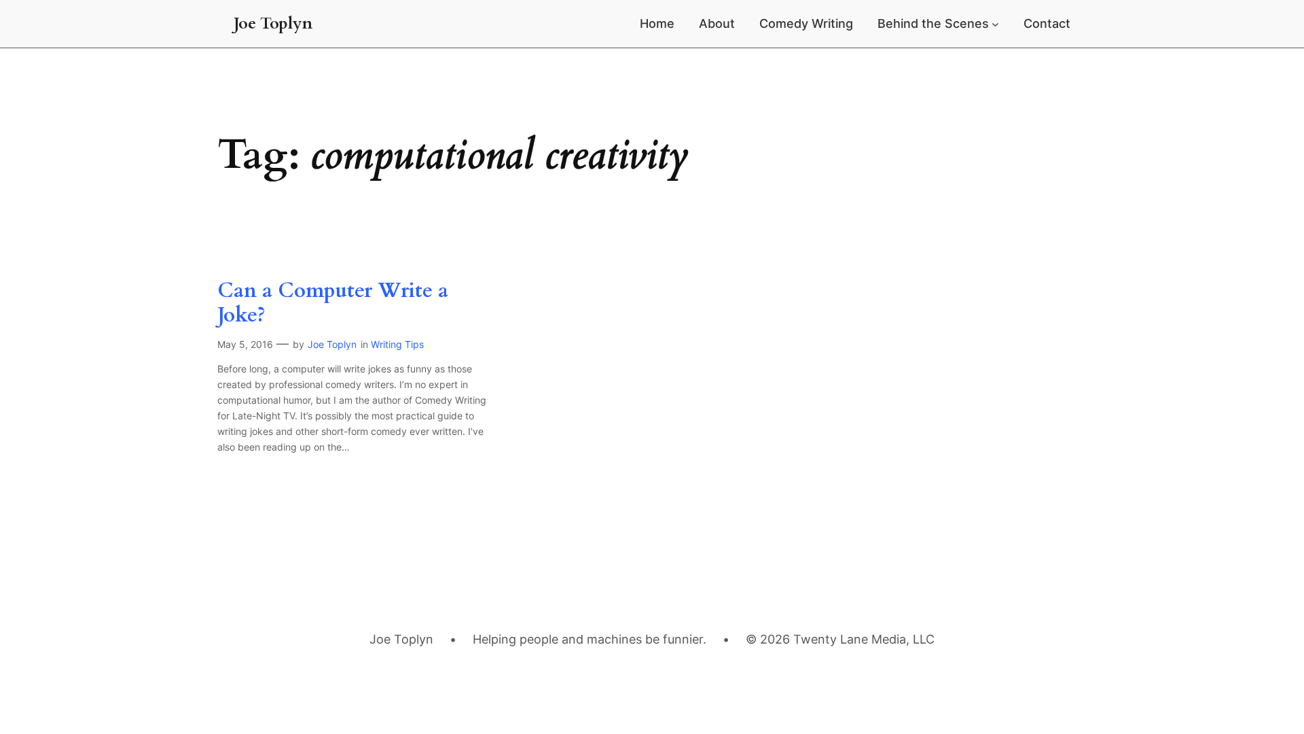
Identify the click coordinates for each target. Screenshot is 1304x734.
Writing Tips (397, 344)
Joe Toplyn (273, 23)
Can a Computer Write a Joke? (332, 303)
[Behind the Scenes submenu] (995, 24)
